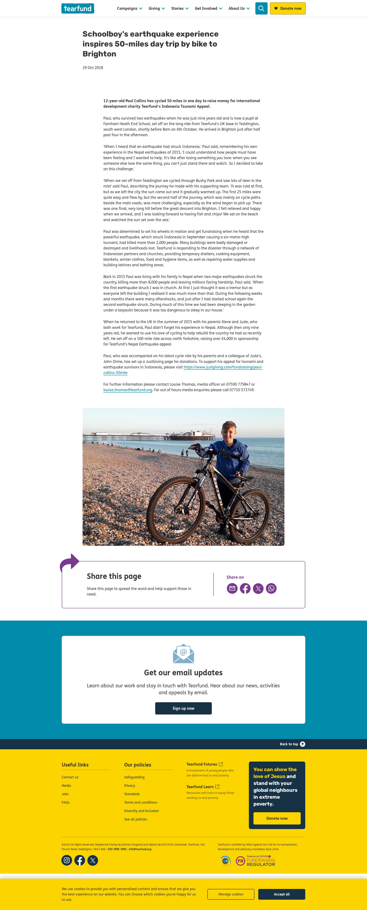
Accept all (282, 894)
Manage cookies (230, 894)
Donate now (277, 818)
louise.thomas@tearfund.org (127, 390)
